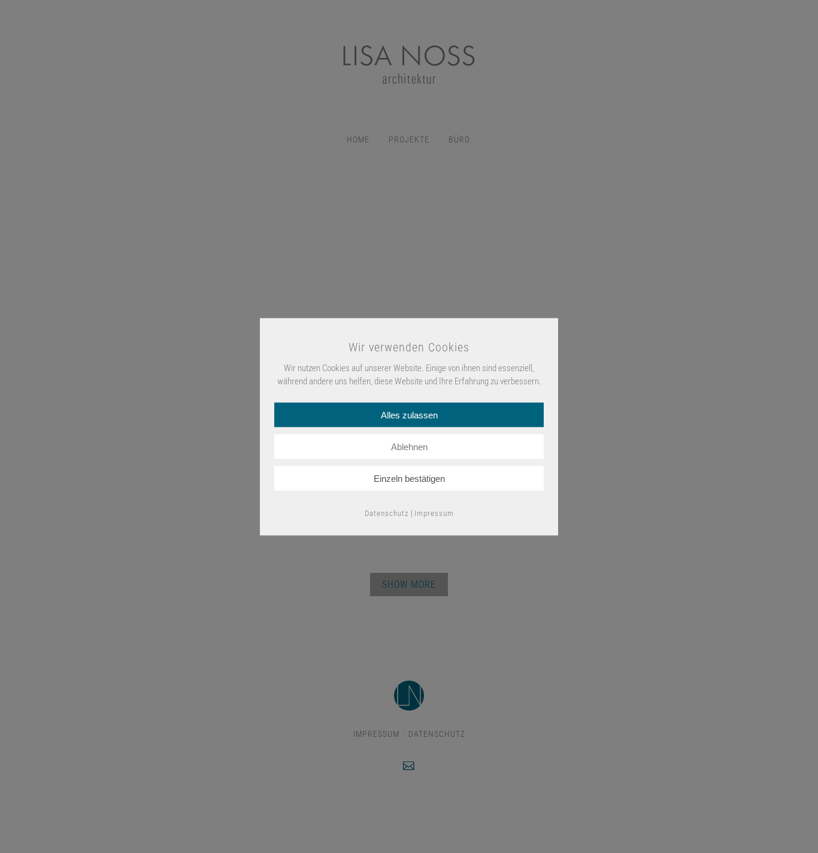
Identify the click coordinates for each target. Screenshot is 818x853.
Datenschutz (387, 512)
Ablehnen (409, 446)
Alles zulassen (409, 414)
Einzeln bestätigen (409, 478)
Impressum (434, 512)
